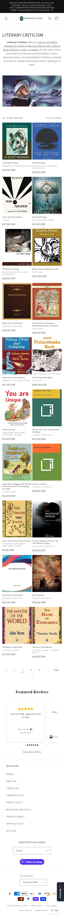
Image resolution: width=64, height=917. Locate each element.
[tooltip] (44, 46)
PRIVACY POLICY (14, 802)
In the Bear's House (10, 163)
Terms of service (25, 910)
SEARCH (10, 774)
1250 (56, 670)
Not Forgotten (38, 595)
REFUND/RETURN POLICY (18, 809)
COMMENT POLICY (15, 795)
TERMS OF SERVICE (15, 816)
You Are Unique (8, 429)
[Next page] (32, 677)
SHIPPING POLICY (15, 823)
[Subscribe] (47, 850)
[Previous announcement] (5, 6)
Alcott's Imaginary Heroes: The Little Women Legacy (45, 542)
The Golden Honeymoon (12, 595)
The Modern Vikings (10, 269)
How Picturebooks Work (42, 377)
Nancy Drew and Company (13, 377)
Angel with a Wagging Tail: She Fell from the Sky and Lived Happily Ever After (17, 486)
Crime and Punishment (12, 217)
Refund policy (36, 905)
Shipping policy (41, 910)
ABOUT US (11, 781)
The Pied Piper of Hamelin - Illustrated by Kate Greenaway (45, 324)
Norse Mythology (39, 217)
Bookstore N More (21, 905)
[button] (6, 18)
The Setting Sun (39, 163)
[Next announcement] (58, 6)
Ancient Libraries (39, 484)
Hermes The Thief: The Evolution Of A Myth (46, 430)
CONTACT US (12, 788)
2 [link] (22, 670)
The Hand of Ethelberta (42, 647)
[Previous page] (6, 670)
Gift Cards (11, 830)
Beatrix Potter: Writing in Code (45, 269)
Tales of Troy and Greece (12, 323)
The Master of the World (12, 647)
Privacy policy (51, 905)
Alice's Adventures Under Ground (16, 541)
